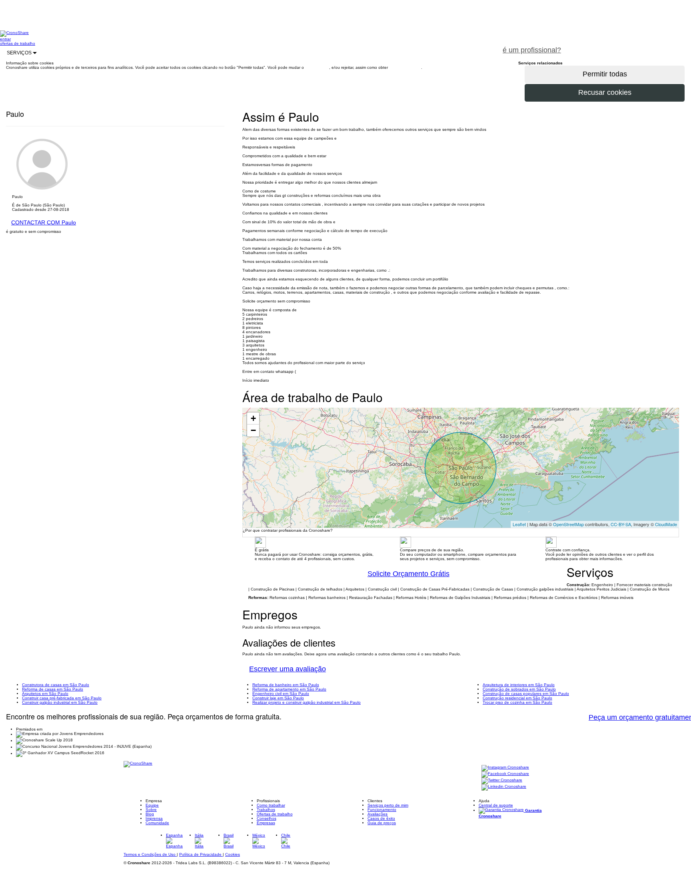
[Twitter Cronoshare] (501, 781)
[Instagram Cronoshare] (505, 768)
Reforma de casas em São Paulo (52, 689)
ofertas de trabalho (17, 43)
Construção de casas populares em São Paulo (526, 693)
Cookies (232, 854)
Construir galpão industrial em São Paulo (60, 702)
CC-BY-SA (621, 524)
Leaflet (519, 524)
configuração (317, 67)
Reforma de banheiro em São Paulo (285, 685)
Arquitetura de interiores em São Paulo (519, 685)
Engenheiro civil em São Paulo (280, 693)
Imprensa (154, 818)
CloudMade (666, 524)
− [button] (253, 430)
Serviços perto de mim (387, 805)
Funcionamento (381, 809)
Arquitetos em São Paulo (45, 693)
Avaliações (377, 814)
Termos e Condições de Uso (150, 854)
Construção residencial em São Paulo (517, 698)
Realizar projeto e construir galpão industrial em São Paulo (306, 702)
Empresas (266, 823)
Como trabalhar (271, 805)
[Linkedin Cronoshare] (503, 787)
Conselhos (266, 818)
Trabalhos (266, 809)
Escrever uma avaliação (287, 669)
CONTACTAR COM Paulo (43, 222)
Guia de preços (381, 823)
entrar (5, 39)
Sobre (151, 809)
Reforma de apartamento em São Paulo (289, 689)
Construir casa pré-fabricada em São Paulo (62, 698)
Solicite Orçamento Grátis (408, 574)
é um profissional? (532, 50)
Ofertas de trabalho (275, 814)
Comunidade (157, 823)
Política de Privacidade (201, 854)
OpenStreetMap (568, 524)
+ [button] (253, 418)
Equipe (152, 805)
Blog (150, 814)
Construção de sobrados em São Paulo (519, 689)
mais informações (405, 67)
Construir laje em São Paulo (278, 698)
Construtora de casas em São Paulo (55, 685)
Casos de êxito (381, 818)
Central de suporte (496, 805)
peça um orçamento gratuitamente (629, 46)
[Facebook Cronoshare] (505, 774)
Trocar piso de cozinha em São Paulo (517, 702)
